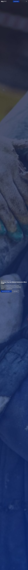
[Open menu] (26, 1)
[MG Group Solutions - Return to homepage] (4, 1)
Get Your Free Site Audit (5, 291)
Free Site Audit (16, 1)
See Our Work (15, 291)
